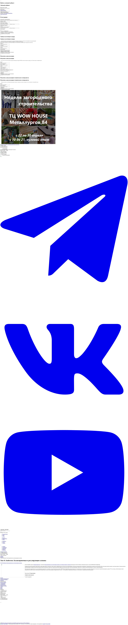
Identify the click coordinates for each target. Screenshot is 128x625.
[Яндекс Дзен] (1, 156)
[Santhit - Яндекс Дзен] (4, 623)
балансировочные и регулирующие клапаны (52, 564)
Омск (3, 535)
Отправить (2, 87)
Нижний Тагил (5, 534)
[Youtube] (64, 528)
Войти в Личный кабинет (4, 12)
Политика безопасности (4, 578)
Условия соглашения (3, 579)
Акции (1, 586)
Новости (3, 549)
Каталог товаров (3, 582)
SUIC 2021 (2, 529)
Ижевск (3, 537)
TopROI (44, 623)
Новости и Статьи (3, 585)
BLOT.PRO (48, 623)
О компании (4, 547)
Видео (1, 588)
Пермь (3, 539)
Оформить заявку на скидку (5, 51)
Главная (3, 546)
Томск (3, 536)
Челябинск (4, 541)
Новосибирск (4, 538)
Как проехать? (2, 601)
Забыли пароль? (3, 10)
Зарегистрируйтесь (9, 13)
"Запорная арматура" (36, 564)
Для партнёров (2, 583)
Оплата (1, 577)
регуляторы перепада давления (65, 564)
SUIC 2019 (6, 529)
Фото (1, 587)
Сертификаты (2, 584)
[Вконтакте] (64, 415)
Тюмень (3, 543)
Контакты (2, 580)
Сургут (3, 542)
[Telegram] (64, 302)
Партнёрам (4, 548)
